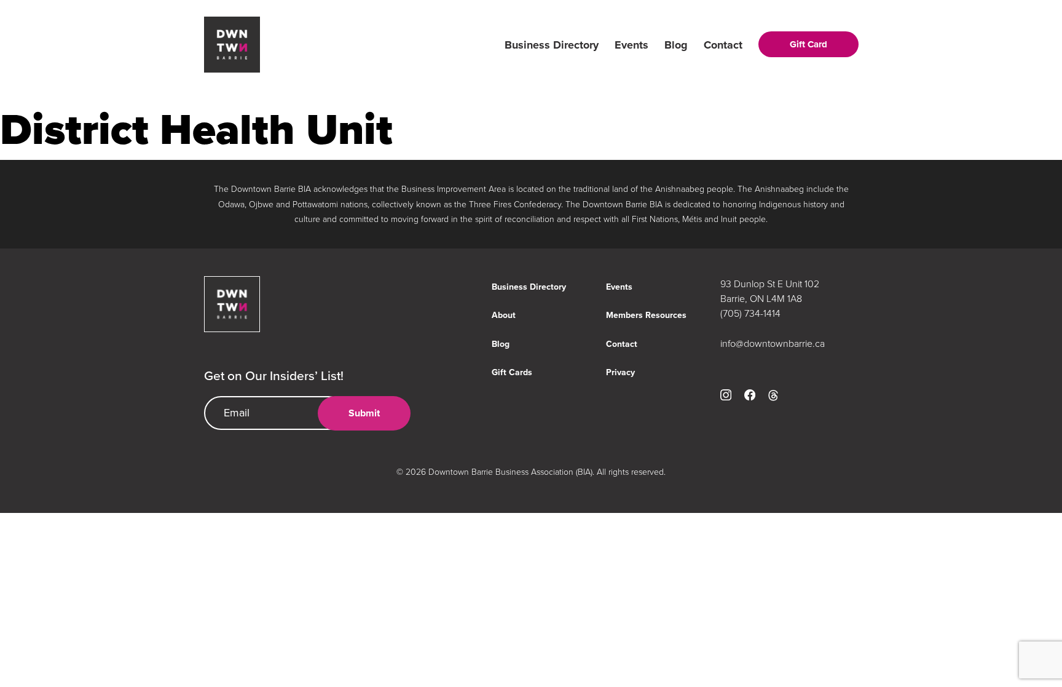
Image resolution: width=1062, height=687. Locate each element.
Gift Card (808, 44)
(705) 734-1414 (750, 313)
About (504, 315)
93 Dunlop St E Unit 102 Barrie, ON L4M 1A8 (769, 291)
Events (631, 45)
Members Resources (646, 315)
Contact (723, 45)
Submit (364, 413)
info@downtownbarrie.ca (772, 343)
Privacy (620, 372)
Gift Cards (512, 372)
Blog (676, 45)
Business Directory (552, 45)
